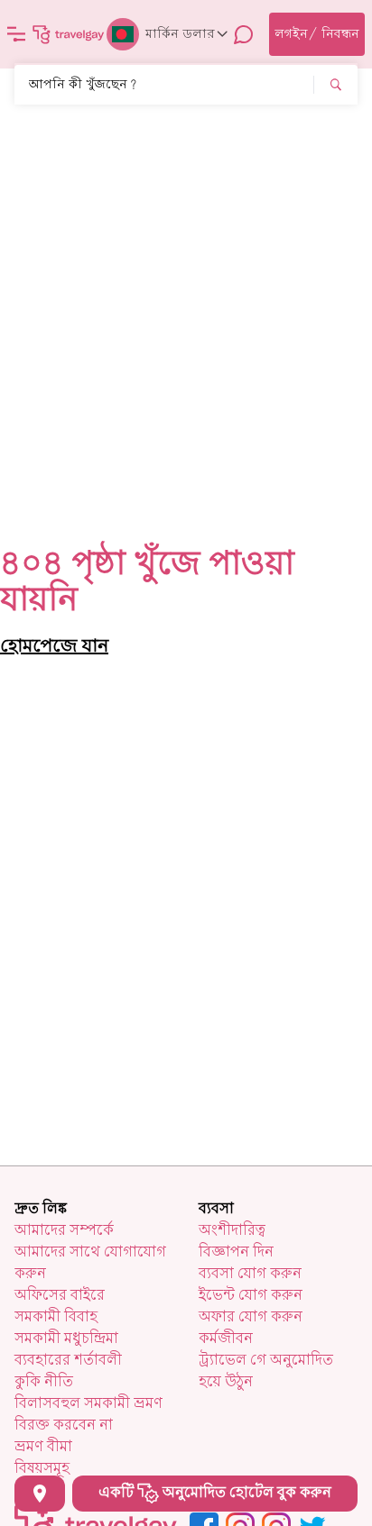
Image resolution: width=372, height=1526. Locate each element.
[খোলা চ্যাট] (244, 34)
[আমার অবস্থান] (39, 1494)
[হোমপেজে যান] (69, 34)
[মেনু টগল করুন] (16, 34)
